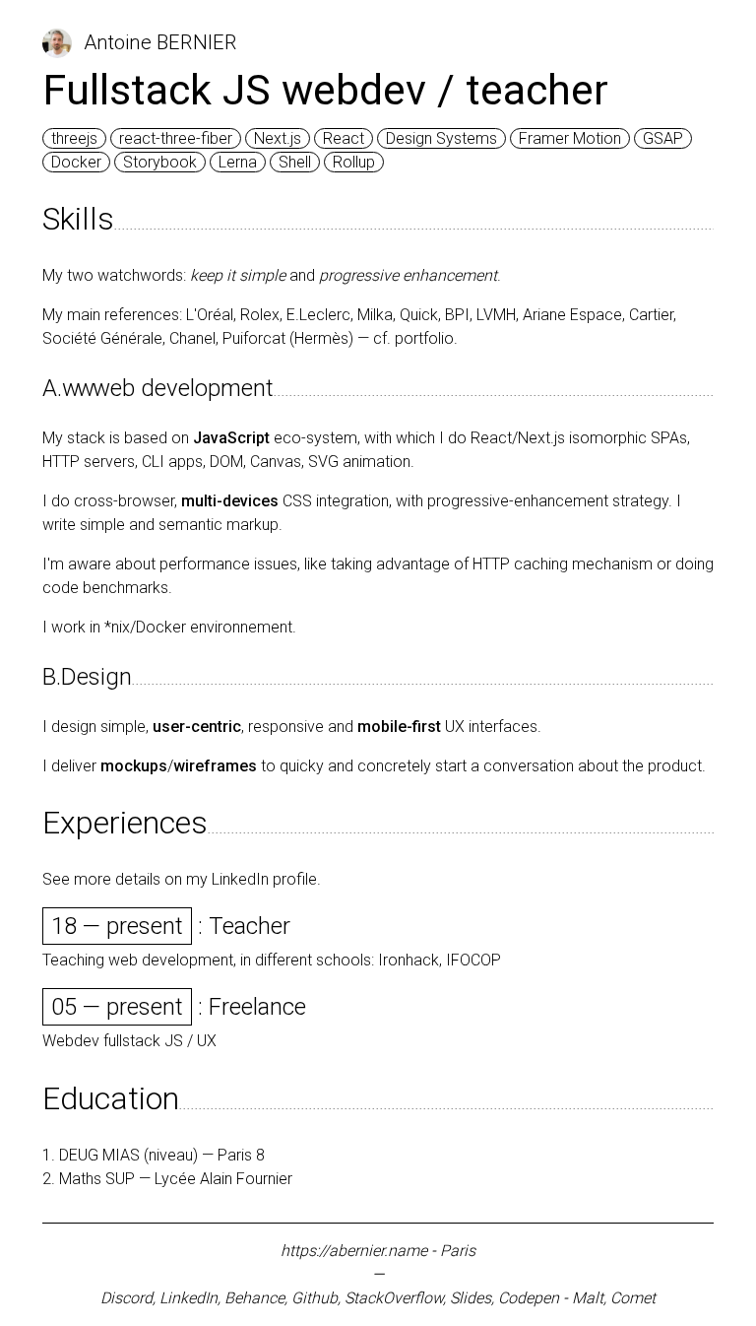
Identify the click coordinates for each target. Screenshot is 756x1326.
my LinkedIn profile (251, 879)
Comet (633, 1298)
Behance (254, 1298)
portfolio (424, 338)
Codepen (528, 1298)
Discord (126, 1298)
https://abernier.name (354, 1250)
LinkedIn (188, 1298)
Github (314, 1298)
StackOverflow (394, 1298)
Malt (587, 1298)
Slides (470, 1298)
